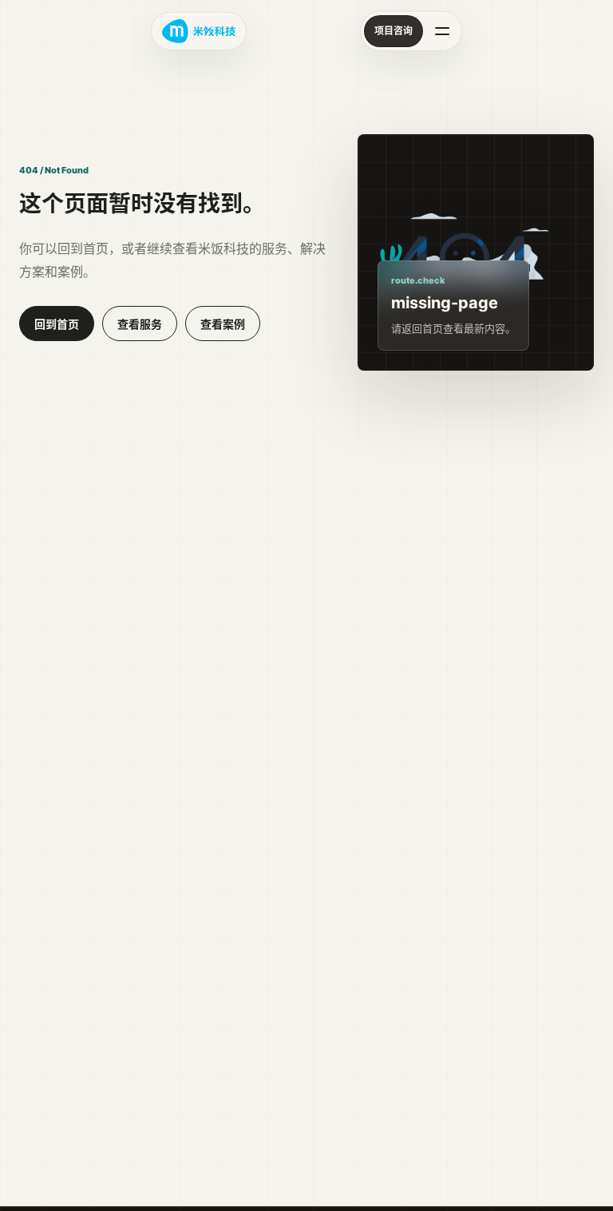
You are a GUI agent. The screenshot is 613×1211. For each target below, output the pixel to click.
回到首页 (56, 324)
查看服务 (139, 324)
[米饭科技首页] (199, 31)
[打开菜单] (442, 31)
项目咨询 (393, 31)
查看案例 (222, 324)
